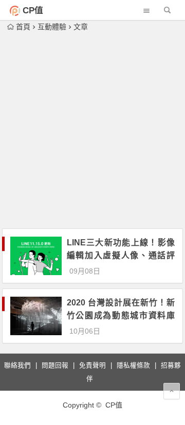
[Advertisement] (92, 130)
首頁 (23, 27)
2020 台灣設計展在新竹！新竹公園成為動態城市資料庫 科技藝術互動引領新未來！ (121, 315)
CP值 (33, 10)
